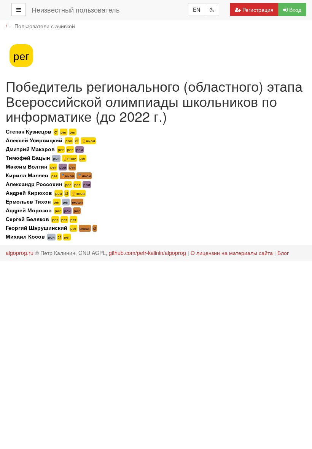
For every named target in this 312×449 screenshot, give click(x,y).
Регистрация (258, 9)
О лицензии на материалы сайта (232, 252)
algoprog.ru (19, 252)
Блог (283, 252)
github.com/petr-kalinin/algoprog (147, 252)
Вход (295, 9)
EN (196, 9)
